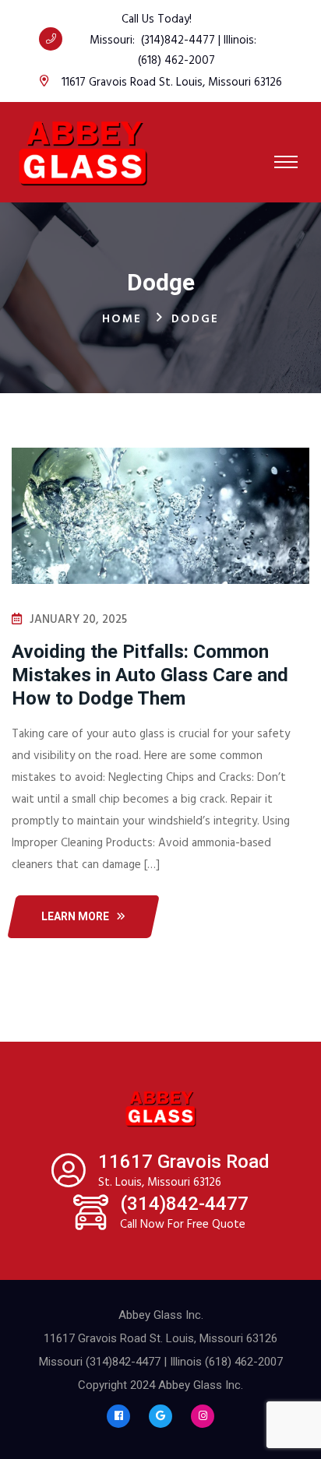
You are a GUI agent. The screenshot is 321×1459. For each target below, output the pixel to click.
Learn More (75, 916)
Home (122, 319)
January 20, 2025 (78, 619)
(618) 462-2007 (176, 60)
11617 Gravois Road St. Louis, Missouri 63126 (172, 82)
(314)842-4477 (178, 40)
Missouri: (115, 40)
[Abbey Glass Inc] (83, 151)
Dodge (195, 319)
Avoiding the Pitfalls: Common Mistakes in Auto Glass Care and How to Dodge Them (150, 675)
